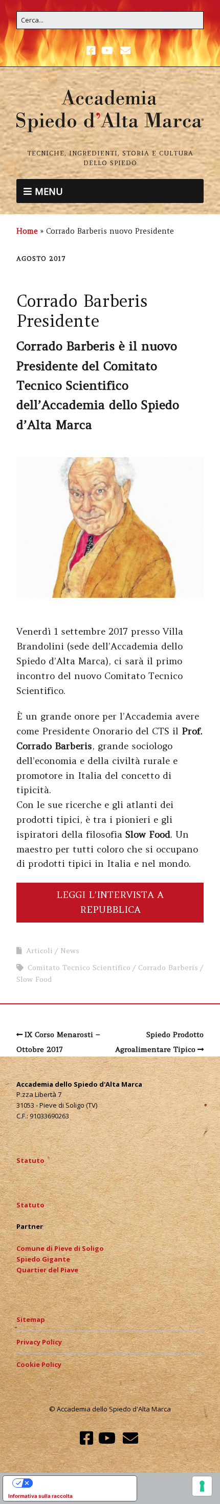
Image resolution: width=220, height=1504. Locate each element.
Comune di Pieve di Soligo (60, 1248)
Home (27, 231)
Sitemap (30, 1319)
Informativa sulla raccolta (40, 1496)
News (69, 950)
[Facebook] (92, 50)
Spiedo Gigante (43, 1259)
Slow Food (34, 979)
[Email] (125, 50)
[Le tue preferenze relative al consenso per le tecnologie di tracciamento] (202, 1486)
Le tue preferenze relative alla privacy (80, 1483)
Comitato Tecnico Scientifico (79, 967)
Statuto (30, 1160)
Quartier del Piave (47, 1269)
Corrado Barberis (168, 967)
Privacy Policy (39, 1341)
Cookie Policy (38, 1364)
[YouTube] (107, 50)
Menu (49, 190)
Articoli (39, 950)
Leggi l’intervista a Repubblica (110, 902)
